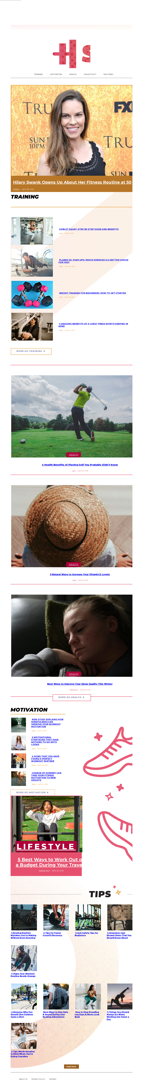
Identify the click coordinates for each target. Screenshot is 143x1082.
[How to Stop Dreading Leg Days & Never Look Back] (87, 996)
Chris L (16, 189)
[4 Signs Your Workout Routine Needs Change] (23, 958)
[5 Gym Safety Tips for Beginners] (87, 917)
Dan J (61, 233)
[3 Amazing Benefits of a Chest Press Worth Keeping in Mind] (31, 326)
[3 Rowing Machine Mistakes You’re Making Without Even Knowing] (23, 917)
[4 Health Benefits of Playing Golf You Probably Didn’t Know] (74, 416)
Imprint (52, 1079)
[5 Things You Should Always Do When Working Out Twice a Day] (119, 996)
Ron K (34, 784)
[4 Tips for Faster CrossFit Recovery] (55, 917)
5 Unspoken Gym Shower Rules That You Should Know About (119, 935)
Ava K (34, 748)
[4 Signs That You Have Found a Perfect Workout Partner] (18, 760)
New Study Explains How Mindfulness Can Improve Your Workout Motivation (47, 723)
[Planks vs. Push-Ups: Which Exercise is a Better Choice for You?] (31, 262)
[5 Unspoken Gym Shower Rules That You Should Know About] (119, 917)
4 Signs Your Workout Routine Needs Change (23, 975)
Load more (71, 1066)
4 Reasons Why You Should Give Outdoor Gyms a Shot (22, 1014)
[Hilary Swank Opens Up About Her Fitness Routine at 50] (73, 130)
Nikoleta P (74, 690)
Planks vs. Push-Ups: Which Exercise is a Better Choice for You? (93, 261)
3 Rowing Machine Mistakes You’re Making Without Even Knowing (23, 935)
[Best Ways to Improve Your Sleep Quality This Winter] (74, 635)
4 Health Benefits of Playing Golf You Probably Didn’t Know (80, 464)
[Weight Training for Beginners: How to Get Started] (31, 294)
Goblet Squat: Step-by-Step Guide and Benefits (89, 229)
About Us (23, 1079)
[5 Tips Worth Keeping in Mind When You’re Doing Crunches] (23, 1035)
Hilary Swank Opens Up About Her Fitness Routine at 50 (72, 182)
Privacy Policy (38, 1079)
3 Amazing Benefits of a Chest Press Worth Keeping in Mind (93, 325)
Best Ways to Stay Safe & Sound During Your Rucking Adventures (55, 1014)
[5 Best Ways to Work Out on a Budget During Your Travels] (46, 824)
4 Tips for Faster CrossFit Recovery (52, 934)
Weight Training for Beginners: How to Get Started (92, 293)
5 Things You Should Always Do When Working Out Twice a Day (118, 1016)
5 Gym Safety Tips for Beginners (86, 934)
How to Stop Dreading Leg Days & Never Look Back (87, 1014)
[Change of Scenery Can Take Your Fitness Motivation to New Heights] (18, 778)
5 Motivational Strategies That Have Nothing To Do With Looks (45, 741)
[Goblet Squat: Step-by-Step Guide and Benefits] (31, 230)
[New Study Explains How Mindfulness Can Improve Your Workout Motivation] (18, 724)
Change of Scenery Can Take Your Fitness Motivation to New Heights (46, 776)
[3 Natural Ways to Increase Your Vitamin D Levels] (74, 526)
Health (73, 454)
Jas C (61, 297)
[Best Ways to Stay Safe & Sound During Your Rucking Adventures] (55, 996)
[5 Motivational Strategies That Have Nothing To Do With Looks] (18, 742)
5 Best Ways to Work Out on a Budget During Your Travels (51, 862)
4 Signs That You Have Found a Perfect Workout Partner (45, 758)
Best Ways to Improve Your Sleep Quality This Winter (80, 684)
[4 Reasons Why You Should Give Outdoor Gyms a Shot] (23, 996)
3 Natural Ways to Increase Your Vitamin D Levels (80, 574)
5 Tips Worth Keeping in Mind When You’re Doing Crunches (22, 1054)
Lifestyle (46, 846)
